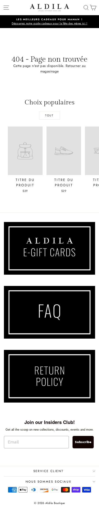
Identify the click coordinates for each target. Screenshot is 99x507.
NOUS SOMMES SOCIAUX (48, 481)
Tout (49, 115)
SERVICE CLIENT (48, 471)
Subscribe (83, 442)
